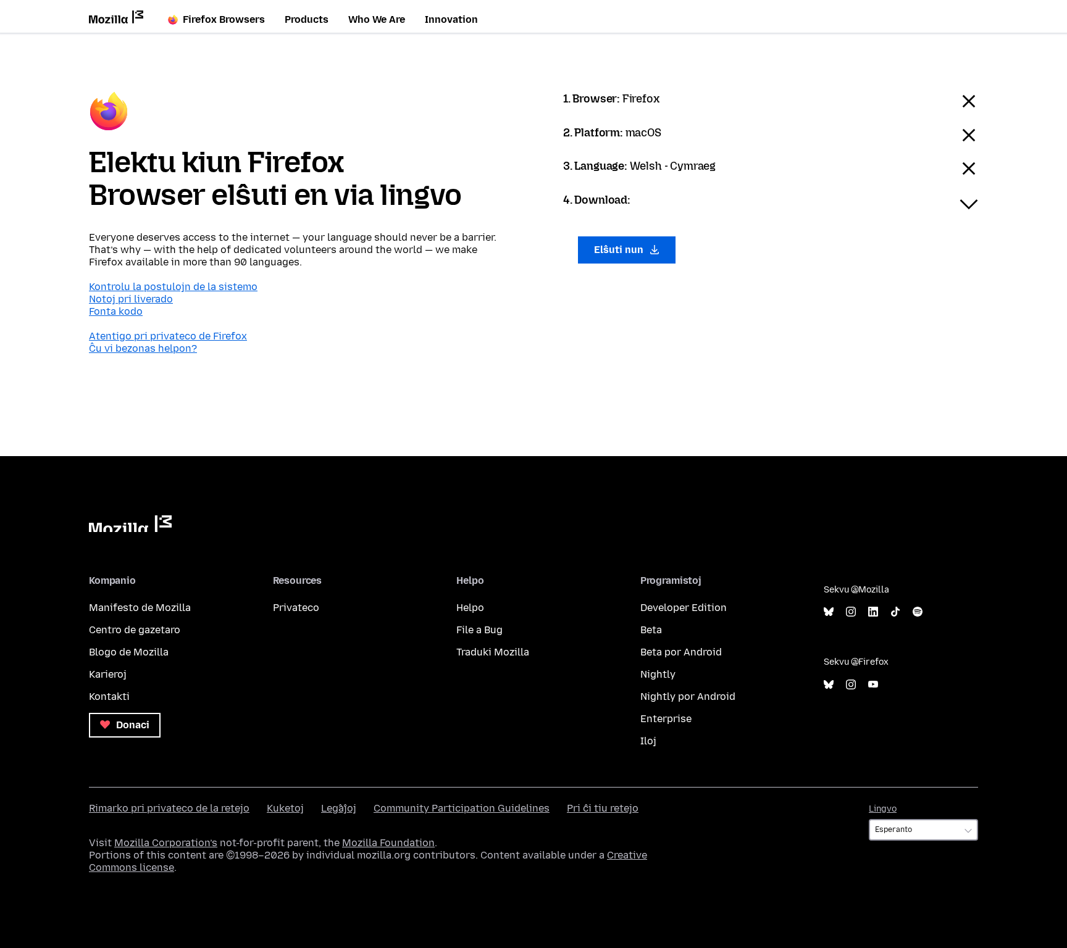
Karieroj (108, 674)
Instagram (851, 612)
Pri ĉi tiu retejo (602, 808)
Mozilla (130, 523)
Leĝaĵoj (338, 808)
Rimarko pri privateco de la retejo (169, 808)
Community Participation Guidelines (462, 808)
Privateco (296, 607)
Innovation (451, 19)
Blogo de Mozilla (129, 652)
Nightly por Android (687, 696)
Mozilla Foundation (388, 843)
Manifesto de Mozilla (140, 607)
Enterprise (666, 719)
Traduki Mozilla (492, 652)
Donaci (131, 725)
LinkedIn (873, 612)
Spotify (918, 612)
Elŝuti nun (620, 250)
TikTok (895, 612)
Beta (651, 630)
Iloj (648, 741)
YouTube (873, 685)
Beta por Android (681, 652)
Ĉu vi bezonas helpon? (143, 348)
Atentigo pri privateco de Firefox (168, 336)
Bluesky (829, 612)
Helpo (470, 607)
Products (306, 19)
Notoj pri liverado (131, 299)
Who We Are (376, 19)
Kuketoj (285, 808)
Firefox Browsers (224, 19)
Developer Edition (683, 607)
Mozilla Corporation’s (165, 843)
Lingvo (883, 809)
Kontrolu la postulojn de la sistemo (173, 287)
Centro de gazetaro (134, 630)
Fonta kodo (116, 311)
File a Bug (479, 630)
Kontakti (109, 696)
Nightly (658, 674)
